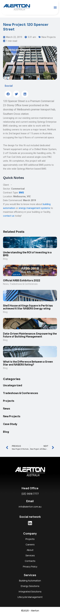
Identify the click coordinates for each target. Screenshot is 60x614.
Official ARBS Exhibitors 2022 (21, 280)
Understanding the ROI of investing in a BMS (27, 254)
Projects (8, 400)
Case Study (10, 424)
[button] (8, 94)
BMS (21, 192)
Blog (5, 259)
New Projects (49, 37)
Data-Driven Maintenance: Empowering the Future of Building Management (30, 335)
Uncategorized (12, 385)
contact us (8, 215)
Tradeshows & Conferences (24, 284)
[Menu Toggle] (55, 7)
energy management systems (34, 208)
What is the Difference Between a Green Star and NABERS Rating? (28, 363)
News (6, 284)
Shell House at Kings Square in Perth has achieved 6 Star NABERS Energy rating (28, 307)
